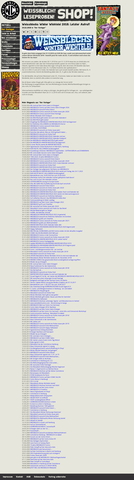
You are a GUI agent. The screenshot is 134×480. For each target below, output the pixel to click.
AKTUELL (6, 25)
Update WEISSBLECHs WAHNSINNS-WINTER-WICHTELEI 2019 (50, 243)
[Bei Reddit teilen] (43, 32)
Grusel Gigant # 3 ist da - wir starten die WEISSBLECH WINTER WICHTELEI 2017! (57, 276)
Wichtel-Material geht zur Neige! (41, 210)
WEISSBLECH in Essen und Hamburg (42, 422)
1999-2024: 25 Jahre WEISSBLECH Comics (44, 157)
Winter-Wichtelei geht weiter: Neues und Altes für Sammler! (50, 297)
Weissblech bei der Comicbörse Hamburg (44, 344)
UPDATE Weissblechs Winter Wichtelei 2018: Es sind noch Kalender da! (54, 256)
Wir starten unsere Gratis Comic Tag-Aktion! (45, 340)
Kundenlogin (41, 3)
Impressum (8, 477)
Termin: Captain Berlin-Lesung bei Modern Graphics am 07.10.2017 (53, 282)
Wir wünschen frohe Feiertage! (40, 365)
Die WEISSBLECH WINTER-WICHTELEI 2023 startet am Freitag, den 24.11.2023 (56, 171)
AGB (28, 477)
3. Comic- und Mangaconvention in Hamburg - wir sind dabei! (51, 289)
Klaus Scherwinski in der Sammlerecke (43, 319)
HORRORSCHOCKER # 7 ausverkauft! (42, 426)
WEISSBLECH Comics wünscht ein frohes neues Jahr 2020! (49, 237)
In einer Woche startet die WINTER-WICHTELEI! (45, 144)
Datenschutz (39, 477)
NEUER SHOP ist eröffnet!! (39, 398)
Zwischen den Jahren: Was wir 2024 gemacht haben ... (48, 132)
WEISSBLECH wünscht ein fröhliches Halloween (46, 196)
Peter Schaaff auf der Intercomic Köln (42, 447)
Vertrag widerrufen (57, 477)
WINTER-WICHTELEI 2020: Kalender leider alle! (45, 225)
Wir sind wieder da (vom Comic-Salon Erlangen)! (46, 153)
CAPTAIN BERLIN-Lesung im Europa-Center (44, 182)
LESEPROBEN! (39, 17)
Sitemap (5, 67)
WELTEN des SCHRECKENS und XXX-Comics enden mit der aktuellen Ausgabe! (56, 231)
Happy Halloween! (36, 229)
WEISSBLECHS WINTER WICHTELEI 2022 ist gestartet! (48, 214)
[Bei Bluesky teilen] (24, 32)
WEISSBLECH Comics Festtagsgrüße (42, 241)
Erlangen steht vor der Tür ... (39, 429)
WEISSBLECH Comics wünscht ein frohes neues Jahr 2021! (49, 221)
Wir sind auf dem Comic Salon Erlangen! (43, 264)
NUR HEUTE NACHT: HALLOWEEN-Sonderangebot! (47, 173)
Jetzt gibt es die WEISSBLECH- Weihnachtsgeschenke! (48, 457)
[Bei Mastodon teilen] (28, 32)
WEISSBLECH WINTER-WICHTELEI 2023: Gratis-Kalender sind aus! (52, 163)
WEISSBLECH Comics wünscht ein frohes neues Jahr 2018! (49, 268)
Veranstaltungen (9, 63)
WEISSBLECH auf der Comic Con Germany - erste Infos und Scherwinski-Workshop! (58, 311)
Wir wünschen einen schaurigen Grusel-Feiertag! (46, 278)
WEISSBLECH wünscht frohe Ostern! (42, 109)
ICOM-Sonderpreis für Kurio (39, 375)
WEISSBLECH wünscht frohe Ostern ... (43, 408)
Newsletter (27, 3)
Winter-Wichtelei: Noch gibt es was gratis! (44, 295)
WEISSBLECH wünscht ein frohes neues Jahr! (45, 130)
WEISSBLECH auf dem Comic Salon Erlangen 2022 (47, 202)
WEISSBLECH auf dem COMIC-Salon (42, 338)
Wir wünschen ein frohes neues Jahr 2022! (44, 206)
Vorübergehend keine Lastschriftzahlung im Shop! (47, 348)
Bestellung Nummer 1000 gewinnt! (42, 406)
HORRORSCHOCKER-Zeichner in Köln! (43, 402)
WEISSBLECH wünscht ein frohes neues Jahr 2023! (47, 188)
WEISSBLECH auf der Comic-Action (42, 387)
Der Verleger (8, 29)
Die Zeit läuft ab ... (36, 270)
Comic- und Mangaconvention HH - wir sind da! (46, 249)
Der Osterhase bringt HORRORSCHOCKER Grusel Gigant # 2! (50, 286)
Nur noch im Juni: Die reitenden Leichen (43, 179)
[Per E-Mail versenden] (47, 32)
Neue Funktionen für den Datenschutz (43, 266)
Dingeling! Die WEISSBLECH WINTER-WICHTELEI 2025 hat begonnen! (53, 122)
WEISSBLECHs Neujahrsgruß (39, 291)
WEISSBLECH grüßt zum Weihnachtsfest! (43, 223)
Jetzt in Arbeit (9, 33)
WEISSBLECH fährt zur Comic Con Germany (44, 305)
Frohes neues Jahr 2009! (38, 455)
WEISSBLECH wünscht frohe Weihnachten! (44, 326)
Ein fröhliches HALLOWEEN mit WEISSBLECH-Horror (47, 124)
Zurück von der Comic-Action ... (41, 437)
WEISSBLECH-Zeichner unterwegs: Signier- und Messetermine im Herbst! (54, 301)
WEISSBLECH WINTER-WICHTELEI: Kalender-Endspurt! (48, 138)
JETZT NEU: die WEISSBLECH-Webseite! (43, 468)
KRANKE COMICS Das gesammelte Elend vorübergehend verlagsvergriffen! (55, 260)
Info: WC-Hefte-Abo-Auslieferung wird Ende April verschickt (50, 184)
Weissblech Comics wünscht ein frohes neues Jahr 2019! (49, 251)
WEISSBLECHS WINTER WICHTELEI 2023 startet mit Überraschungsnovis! (54, 194)
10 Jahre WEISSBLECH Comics (40, 445)
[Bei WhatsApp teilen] (39, 32)
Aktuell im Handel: (36, 420)
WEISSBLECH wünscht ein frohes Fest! (43, 134)
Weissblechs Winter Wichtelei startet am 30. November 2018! (51, 258)
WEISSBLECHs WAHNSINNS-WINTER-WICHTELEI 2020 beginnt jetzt (52, 227)
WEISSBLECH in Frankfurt (38, 389)
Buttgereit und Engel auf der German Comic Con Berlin (48, 280)
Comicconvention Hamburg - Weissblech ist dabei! (47, 313)
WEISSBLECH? (40, 11)
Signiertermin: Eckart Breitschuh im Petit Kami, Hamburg (49, 147)
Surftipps (6, 50)
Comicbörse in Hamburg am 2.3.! (41, 361)
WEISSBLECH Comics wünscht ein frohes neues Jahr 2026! (49, 112)
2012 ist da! (34, 381)
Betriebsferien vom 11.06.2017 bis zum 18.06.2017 (47, 284)
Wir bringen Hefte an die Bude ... (41, 359)
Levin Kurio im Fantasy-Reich (40, 443)
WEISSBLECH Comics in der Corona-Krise (44, 235)
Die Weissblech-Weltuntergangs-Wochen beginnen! (47, 367)
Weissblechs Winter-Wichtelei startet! (42, 383)
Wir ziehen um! (35, 321)
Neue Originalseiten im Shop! (40, 391)
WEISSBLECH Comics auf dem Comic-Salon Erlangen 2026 (49, 107)
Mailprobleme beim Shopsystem (41, 396)
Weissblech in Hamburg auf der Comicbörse (45, 464)
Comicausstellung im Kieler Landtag (42, 200)
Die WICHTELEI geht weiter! (39, 120)
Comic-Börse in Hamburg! (39, 379)
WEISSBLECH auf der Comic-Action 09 (43, 439)
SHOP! (75, 14)
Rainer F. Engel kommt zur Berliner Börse (44, 369)
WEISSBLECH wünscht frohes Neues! (42, 352)
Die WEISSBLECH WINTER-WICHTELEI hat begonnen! (47, 142)
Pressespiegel (9, 59)
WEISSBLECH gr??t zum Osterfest (41, 204)
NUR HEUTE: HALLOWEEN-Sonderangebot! (44, 149)
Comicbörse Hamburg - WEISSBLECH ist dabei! (46, 435)
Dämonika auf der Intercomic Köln (41, 459)
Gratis (5, 42)
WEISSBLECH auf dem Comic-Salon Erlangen (45, 309)
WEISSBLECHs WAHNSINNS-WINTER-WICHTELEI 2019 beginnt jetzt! (52, 245)
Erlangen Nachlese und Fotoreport (41, 332)
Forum (5, 54)
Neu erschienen (9, 37)
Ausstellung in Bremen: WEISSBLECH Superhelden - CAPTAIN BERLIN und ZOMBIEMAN (59, 151)
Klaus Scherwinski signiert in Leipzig (42, 346)
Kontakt (19, 477)
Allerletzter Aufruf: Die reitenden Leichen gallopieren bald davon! (52, 177)
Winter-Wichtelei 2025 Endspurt (41, 116)
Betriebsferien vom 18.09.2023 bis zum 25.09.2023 (47, 175)
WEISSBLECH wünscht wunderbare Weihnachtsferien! (48, 433)
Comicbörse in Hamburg (38, 394)
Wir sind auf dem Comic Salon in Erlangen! (44, 155)
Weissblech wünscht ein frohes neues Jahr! (44, 414)
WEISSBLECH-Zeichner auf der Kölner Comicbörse (47, 371)
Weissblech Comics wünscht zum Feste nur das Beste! (48, 208)
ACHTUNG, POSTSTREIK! (38, 128)
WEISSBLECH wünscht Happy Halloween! (44, 328)
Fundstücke (7, 46)
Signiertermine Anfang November (41, 330)
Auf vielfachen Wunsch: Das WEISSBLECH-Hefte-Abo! (48, 198)
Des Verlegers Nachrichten (39, 441)
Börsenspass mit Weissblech (39, 373)
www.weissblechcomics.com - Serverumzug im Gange (48, 303)
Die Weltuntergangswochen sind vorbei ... (44, 363)
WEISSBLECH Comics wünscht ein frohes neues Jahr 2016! (49, 315)
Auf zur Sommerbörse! (38, 424)
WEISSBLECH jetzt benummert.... (41, 449)
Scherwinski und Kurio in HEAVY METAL (43, 466)
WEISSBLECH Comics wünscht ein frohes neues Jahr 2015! (49, 324)
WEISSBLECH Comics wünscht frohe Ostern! (45, 126)
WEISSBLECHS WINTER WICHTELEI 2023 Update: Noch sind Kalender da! (54, 192)
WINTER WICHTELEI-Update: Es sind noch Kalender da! (48, 274)
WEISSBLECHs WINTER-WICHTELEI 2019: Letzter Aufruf (48, 239)
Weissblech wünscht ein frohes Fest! (42, 254)
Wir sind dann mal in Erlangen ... (41, 336)
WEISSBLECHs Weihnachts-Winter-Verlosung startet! (47, 418)
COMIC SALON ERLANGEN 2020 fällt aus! (44, 233)
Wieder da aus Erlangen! (38, 262)
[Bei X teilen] (31, 32)
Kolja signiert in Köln (37, 342)
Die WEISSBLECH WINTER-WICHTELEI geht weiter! (46, 140)
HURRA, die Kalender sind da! (40, 212)
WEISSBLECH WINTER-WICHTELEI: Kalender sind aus (47, 136)
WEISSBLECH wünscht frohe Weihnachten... (44, 356)
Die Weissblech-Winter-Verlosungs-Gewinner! (45, 412)
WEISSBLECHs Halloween (38, 299)
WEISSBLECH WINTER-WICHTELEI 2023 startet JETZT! (47, 167)
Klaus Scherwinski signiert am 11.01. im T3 (44, 354)
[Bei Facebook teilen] (35, 32)
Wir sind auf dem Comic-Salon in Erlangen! (44, 105)
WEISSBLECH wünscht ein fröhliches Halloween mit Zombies (50, 217)
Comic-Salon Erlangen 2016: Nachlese (43, 307)
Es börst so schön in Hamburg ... (41, 404)
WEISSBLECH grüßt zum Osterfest (41, 219)
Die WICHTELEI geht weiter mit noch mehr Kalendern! (48, 118)
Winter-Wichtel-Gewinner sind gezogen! (43, 350)
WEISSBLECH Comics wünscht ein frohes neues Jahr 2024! (49, 161)
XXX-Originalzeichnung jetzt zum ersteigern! (45, 453)
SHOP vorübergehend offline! (40, 400)
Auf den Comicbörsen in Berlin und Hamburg (45, 451)
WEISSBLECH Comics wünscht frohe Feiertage (45, 114)
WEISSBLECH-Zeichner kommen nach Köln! (44, 385)
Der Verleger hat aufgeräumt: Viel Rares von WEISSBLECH (49, 169)
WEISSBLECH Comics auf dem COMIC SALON (45, 377)
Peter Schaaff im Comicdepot (40, 461)
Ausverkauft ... (35, 431)
